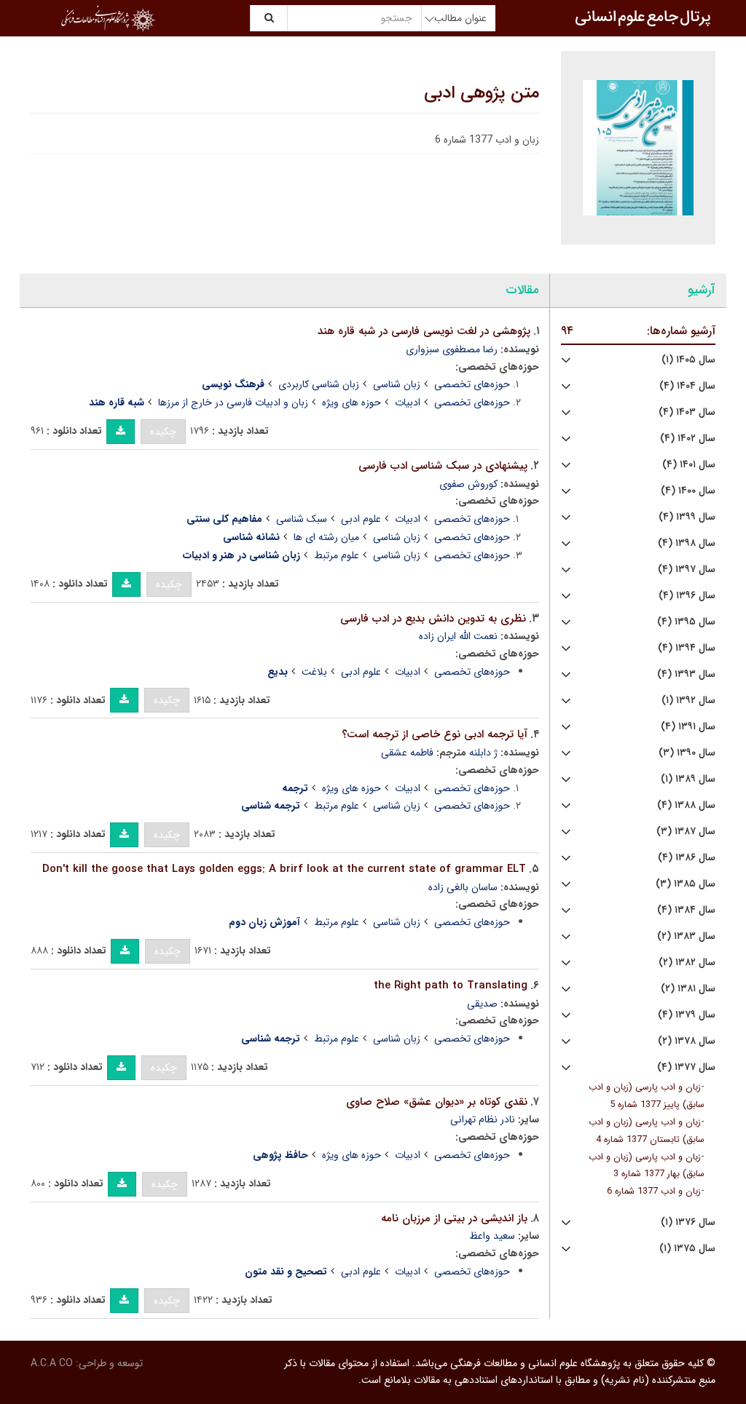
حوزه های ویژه (351, 402)
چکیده (163, 432)
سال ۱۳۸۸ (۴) (686, 805)
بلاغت (314, 672)
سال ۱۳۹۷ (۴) (686, 569)
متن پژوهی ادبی (481, 93)
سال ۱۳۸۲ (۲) (687, 962)
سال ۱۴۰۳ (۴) (687, 412)
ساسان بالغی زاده (463, 887)
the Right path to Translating (450, 985)
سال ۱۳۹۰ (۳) (687, 753)
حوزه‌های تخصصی (472, 384)
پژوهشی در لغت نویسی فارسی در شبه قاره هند (424, 331)
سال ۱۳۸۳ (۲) (686, 936)
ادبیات (407, 402)
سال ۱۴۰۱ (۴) (688, 464)
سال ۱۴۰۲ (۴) (687, 438)
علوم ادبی (361, 519)
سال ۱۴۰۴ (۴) (687, 386)
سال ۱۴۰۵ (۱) (688, 360)
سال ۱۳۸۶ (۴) (686, 857)
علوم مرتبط (336, 555)
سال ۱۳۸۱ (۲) (688, 988)
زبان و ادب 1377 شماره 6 (654, 1191)
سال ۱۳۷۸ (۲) (686, 1041)
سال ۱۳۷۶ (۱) (688, 1222)
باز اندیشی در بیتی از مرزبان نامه (454, 1218)
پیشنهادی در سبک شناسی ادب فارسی (442, 466)
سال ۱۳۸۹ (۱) (688, 779)
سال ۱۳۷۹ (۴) (686, 1015)
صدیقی (482, 1004)
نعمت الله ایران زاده (458, 636)
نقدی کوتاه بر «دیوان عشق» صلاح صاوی (436, 1102)
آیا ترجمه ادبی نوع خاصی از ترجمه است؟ (434, 734)
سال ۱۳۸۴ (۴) (686, 910)
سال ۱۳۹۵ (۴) (686, 622)
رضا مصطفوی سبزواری (452, 349)
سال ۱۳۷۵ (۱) (687, 1248)
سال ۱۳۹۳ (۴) (686, 674)
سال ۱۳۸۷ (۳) (685, 831)
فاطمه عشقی (407, 753)
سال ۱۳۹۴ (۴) (686, 648)
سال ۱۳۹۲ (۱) (688, 700)
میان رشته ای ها (326, 537)
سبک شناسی (301, 519)
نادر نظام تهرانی (482, 1119)
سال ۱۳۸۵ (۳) (685, 884)
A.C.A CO (52, 1363)
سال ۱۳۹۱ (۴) (688, 726)
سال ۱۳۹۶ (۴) (687, 595)
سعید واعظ (492, 1236)
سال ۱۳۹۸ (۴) (686, 543)
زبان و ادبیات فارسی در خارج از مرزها (233, 402)
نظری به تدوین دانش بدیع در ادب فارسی (433, 618)
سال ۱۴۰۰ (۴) (688, 491)
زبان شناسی (396, 384)
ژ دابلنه (483, 753)
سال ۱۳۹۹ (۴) (687, 517)
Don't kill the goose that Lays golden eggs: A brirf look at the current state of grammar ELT (284, 869)
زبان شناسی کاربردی (318, 384)
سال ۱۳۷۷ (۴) (686, 1067)
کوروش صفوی (468, 484)
